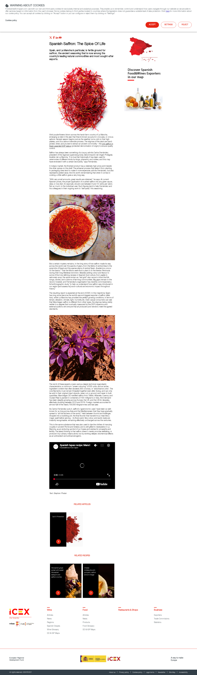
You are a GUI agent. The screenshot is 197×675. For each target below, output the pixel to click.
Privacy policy (124, 672)
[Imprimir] (60, 38)
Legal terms (150, 672)
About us (112, 672)
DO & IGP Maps (53, 633)
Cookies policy (11, 21)
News (49, 619)
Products (86, 622)
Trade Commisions (161, 619)
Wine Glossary (53, 630)
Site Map (172, 672)
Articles (50, 615)
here (167, 11)
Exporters (158, 615)
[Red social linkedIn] (57, 38)
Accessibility (183, 672)
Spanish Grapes (53, 626)
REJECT (185, 25)
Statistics (157, 622)
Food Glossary (88, 626)
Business (158, 610)
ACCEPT (152, 25)
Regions (50, 622)
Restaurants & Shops (128, 610)
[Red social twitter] (50, 38)
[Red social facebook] (54, 38)
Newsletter (162, 672)
